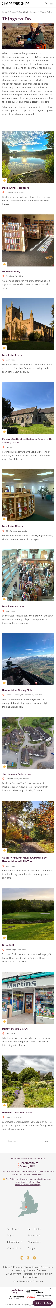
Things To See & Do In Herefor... (23, 12)
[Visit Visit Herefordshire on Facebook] (34, 1258)
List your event (13, 1273)
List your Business (36, 1270)
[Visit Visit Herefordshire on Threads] (28, 1258)
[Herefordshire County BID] (18, 1291)
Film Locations (29, 1276)
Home (4, 12)
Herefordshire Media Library (37, 1273)
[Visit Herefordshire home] (15, 3)
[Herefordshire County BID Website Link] (28, 1165)
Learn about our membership (28, 1184)
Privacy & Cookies (12, 1267)
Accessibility (18, 1270)
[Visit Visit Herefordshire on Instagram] (22, 1258)
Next (46, 1141)
